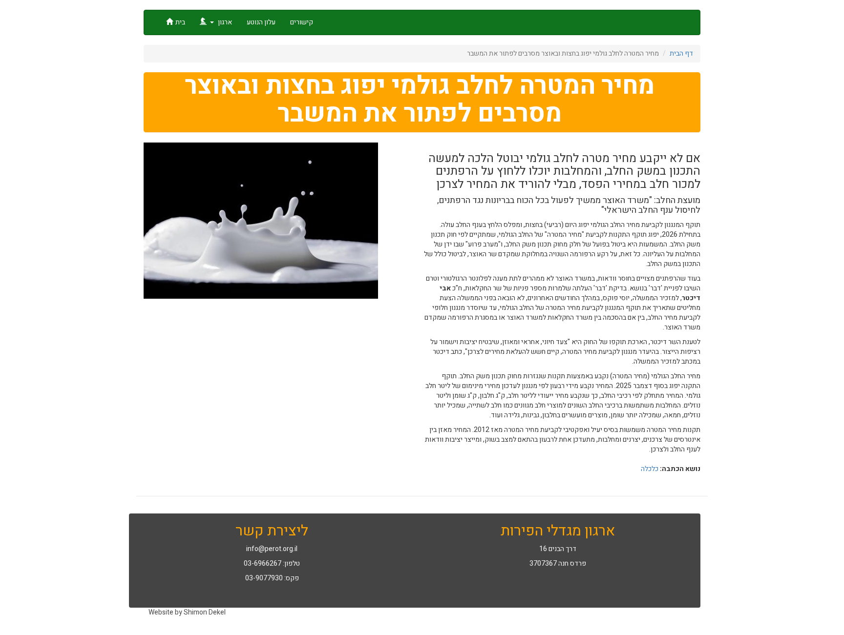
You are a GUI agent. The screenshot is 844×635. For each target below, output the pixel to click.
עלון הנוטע (261, 22)
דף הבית (681, 53)
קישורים (301, 22)
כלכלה (649, 469)
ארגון (224, 22)
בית (180, 22)
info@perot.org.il (271, 549)
